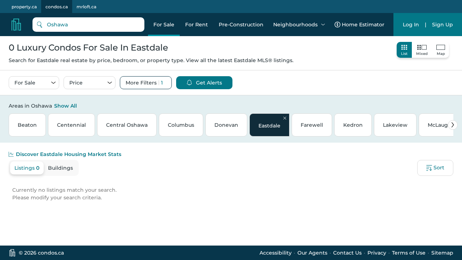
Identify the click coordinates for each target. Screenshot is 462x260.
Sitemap (442, 252)
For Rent (196, 24)
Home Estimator (363, 24)
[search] (88, 24)
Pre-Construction (241, 24)
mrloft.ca (86, 6)
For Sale (163, 24)
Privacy (376, 252)
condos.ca (56, 6)
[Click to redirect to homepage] (16, 24)
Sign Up (442, 24)
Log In (411, 24)
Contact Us (347, 252)
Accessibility (276, 252)
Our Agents (312, 252)
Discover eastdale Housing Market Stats (68, 154)
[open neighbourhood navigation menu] (323, 24)
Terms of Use (409, 252)
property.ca (24, 6)
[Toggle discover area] (452, 105)
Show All (65, 106)
